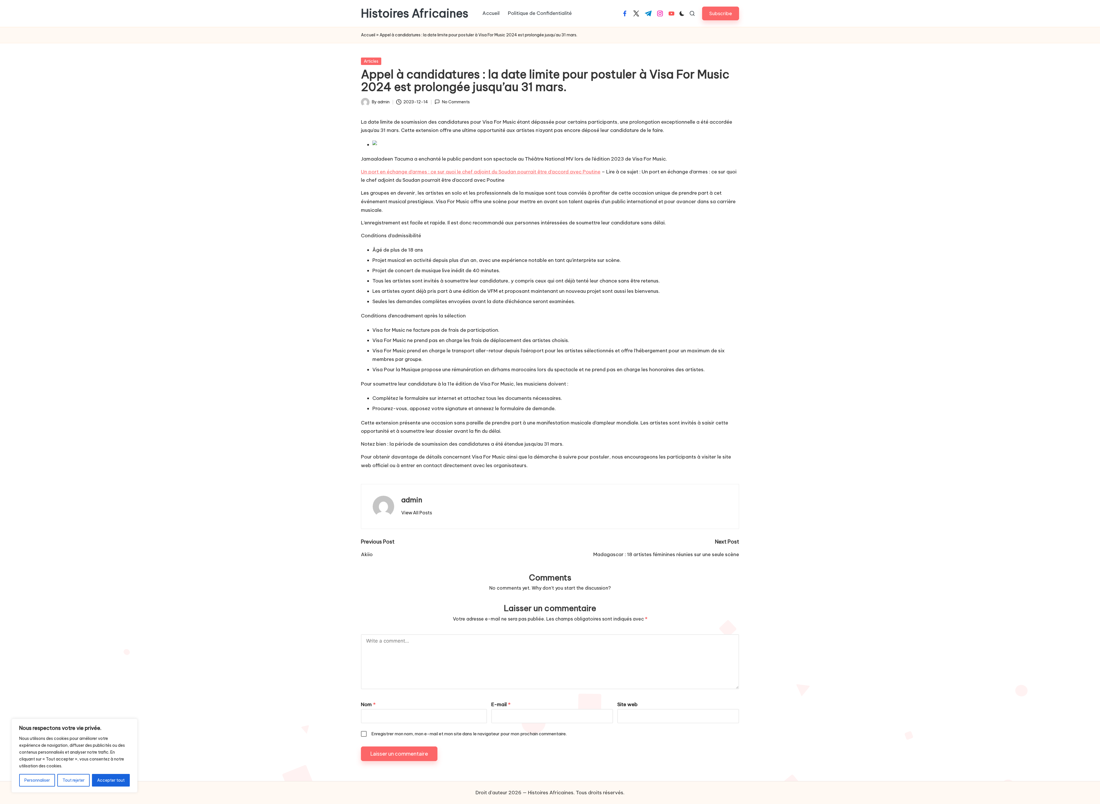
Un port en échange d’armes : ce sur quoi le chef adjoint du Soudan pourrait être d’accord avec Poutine (480, 172)
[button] (720, 13)
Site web (627, 704)
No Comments (456, 101)
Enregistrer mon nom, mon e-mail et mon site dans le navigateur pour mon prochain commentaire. (469, 733)
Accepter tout (111, 780)
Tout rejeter (73, 780)
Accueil (368, 34)
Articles (371, 61)
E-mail (500, 704)
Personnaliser (37, 780)
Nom (368, 704)
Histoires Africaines (414, 13)
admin (411, 499)
